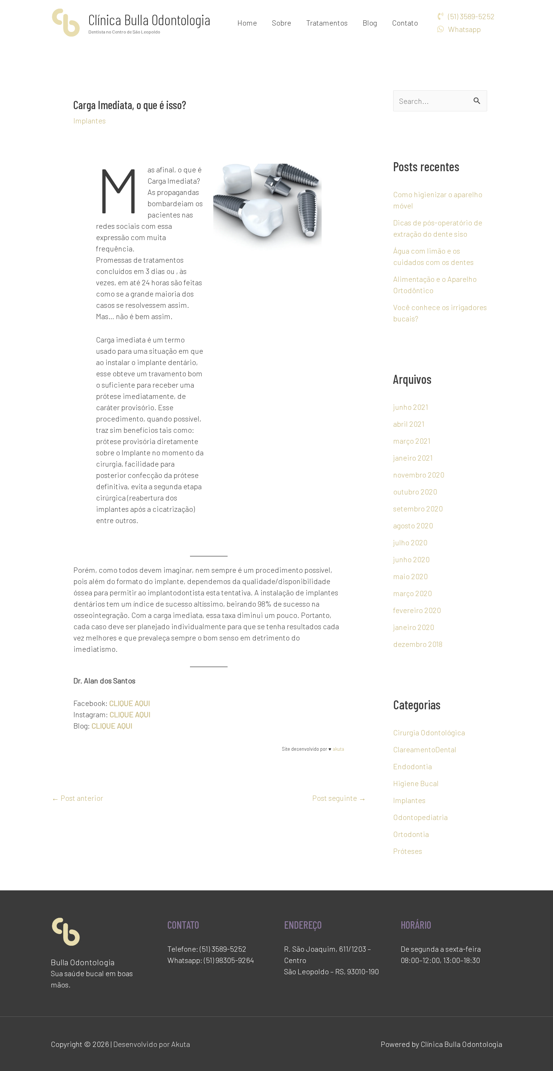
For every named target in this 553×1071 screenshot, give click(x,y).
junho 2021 (410, 406)
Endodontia (412, 766)
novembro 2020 (418, 474)
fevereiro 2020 (417, 610)
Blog (370, 22)
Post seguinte (339, 798)
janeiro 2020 (413, 626)
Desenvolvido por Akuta (151, 1043)
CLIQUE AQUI (129, 702)
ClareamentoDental (424, 749)
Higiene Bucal (416, 783)
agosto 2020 (413, 525)
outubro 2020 (415, 491)
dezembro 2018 (417, 643)
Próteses (407, 850)
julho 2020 (410, 542)
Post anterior (77, 798)
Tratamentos (327, 22)
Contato (405, 22)
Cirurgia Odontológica (429, 732)
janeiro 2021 (413, 457)
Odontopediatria (420, 817)
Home (247, 22)
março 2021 (411, 440)
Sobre (281, 22)
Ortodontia (411, 833)
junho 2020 (411, 559)
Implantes (89, 120)
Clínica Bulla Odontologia (149, 19)
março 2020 (412, 593)
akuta (338, 749)
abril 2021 (408, 423)
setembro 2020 (418, 508)
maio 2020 (410, 576)
